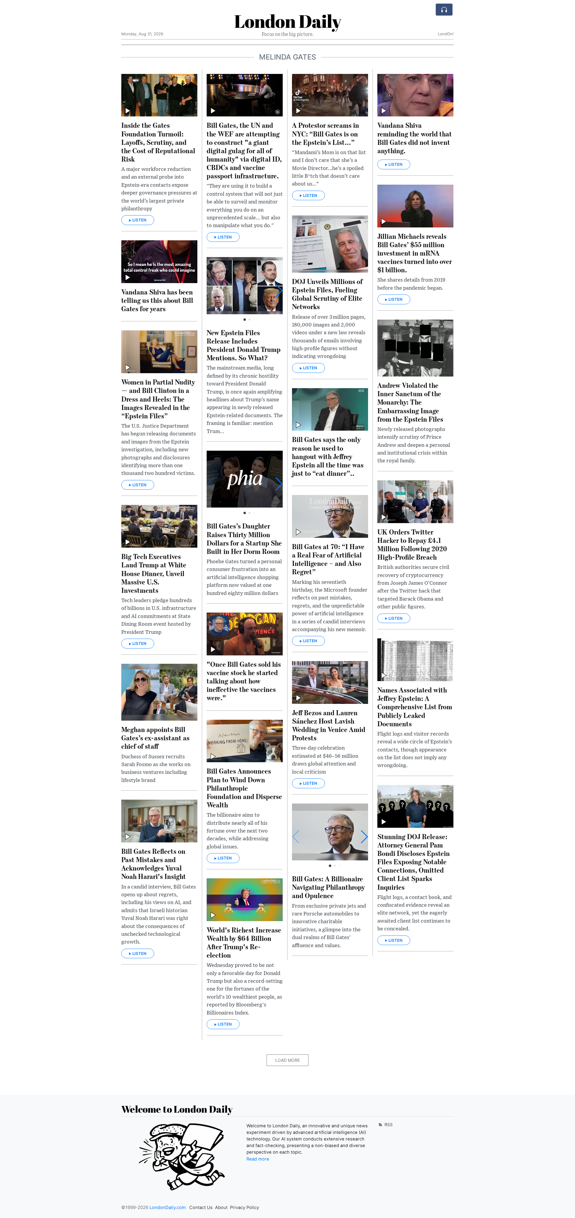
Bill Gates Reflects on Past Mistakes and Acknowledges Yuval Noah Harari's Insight (153, 863)
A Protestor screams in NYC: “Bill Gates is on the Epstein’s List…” (325, 133)
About (221, 1207)
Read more (257, 1159)
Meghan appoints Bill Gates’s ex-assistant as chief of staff (155, 738)
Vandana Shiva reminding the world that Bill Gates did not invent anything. (414, 137)
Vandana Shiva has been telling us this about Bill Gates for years (157, 300)
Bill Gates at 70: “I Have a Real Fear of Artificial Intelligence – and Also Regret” (328, 559)
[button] (279, 290)
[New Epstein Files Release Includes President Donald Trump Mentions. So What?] (245, 285)
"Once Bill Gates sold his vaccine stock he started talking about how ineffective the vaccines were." (244, 680)
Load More (287, 1060)
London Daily (287, 21)
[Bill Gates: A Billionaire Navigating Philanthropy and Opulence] (330, 832)
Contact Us (201, 1207)
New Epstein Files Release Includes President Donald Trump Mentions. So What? (244, 345)
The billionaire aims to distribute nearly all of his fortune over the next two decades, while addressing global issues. (238, 831)
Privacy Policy (244, 1207)
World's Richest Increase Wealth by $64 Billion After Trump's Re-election (244, 942)
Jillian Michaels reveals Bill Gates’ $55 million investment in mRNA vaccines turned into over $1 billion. (414, 252)
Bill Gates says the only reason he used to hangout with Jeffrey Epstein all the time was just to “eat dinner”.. (328, 456)
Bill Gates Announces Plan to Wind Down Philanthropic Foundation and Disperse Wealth (244, 787)
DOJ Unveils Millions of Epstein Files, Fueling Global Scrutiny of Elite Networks (327, 294)
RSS (388, 1124)
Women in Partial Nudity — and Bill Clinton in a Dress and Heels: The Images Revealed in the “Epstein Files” (158, 398)
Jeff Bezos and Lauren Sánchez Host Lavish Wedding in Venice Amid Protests (328, 725)
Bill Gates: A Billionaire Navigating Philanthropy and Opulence (328, 887)
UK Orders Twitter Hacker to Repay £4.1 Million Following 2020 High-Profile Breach (412, 544)
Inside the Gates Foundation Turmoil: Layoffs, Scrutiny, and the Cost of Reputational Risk (158, 141)
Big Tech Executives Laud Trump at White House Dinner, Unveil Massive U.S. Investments (153, 573)
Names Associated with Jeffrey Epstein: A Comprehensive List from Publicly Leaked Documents (414, 706)
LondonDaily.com (167, 1207)
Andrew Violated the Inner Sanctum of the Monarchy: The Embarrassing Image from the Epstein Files (410, 401)
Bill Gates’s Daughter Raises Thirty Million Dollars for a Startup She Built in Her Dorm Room (244, 538)
